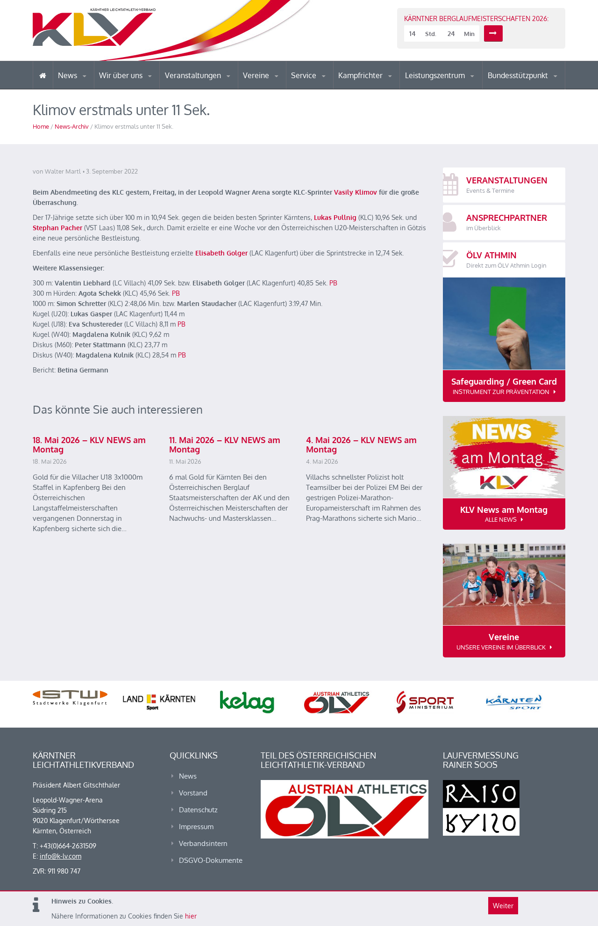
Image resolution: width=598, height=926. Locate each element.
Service (304, 75)
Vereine (257, 75)
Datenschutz (198, 809)
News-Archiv (72, 126)
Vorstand (139, 87)
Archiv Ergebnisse (331, 87)
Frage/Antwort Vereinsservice (283, 87)
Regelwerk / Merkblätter (377, 86)
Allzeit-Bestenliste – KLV (328, 85)
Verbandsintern (203, 843)
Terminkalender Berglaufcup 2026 (206, 87)
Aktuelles (357, 88)
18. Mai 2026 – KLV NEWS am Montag (89, 444)
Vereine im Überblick (280, 88)
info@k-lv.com (60, 856)
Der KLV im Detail (130, 88)
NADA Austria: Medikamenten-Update (137, 85)
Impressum (196, 826)
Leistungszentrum (436, 75)
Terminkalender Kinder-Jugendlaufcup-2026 (204, 86)
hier (191, 916)
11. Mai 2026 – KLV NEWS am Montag (224, 444)
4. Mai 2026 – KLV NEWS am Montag (361, 444)
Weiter (503, 906)
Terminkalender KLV (200, 88)
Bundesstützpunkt (519, 75)
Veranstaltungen (194, 75)
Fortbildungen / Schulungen (379, 87)
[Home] (43, 75)
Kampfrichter (361, 75)
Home (41, 126)
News (68, 75)
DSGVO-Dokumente (210, 860)
